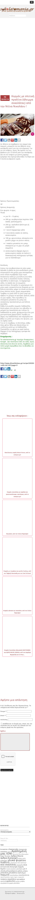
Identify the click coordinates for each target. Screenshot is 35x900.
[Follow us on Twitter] (5, 368)
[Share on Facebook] (1, 140)
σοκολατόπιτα (24, 875)
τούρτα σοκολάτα (8, 879)
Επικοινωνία (20, 893)
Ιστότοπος (4, 720)
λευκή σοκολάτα (11, 869)
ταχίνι (16, 877)
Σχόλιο (3, 731)
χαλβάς (18, 881)
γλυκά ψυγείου (17, 860)
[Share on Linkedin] (15, 140)
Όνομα (3, 711)
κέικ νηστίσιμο (21, 862)
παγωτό (4, 874)
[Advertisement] (17, 38)
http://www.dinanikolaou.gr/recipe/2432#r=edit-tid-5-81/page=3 (17, 364)
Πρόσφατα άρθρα (10, 893)
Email (3, 715)
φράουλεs (10, 881)
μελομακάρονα (11, 871)
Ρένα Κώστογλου (23, 854)
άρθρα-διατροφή (9, 857)
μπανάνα (4, 873)
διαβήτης (5, 862)
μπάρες (25, 871)
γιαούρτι (3, 861)
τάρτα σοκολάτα (5, 877)
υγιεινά (3, 881)
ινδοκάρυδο (13, 862)
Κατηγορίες (4, 830)
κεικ (25, 864)
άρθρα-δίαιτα (17, 856)
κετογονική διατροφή (8, 867)
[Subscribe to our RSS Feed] (12, 370)
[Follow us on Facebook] (1, 368)
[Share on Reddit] (8, 140)
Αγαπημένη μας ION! (13, 852)
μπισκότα (13, 873)
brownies (4, 849)
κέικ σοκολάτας (8, 864)
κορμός (21, 867)
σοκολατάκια (14, 875)
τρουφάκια (20, 879)
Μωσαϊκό (15, 854)
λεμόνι (3, 869)
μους (20, 871)
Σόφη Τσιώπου (5, 856)
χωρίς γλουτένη (14, 883)
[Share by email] (19, 140)
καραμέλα (20, 865)
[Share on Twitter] (5, 140)
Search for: (4, 838)
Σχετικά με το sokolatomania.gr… (15, 891)
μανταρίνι (19, 869)
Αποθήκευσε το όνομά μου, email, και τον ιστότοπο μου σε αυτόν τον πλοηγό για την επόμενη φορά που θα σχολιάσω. (16, 725)
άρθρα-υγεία (22, 858)
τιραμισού (21, 877)
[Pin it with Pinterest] (12, 140)
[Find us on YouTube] (15, 370)
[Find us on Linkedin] (8, 368)
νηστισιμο (21, 873)
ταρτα (12, 877)
